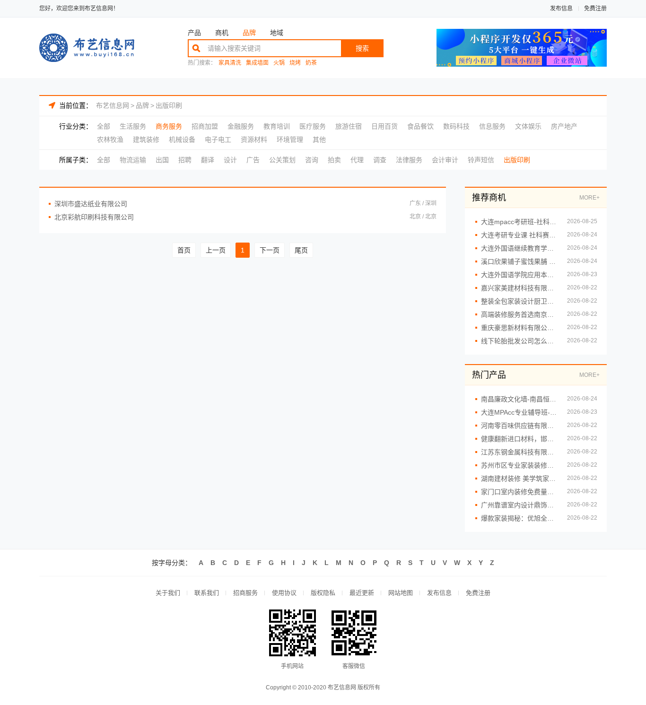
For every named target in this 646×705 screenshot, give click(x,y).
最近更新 (361, 592)
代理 (357, 160)
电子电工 (218, 139)
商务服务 (169, 126)
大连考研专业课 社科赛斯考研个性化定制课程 (519, 235)
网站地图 (400, 592)
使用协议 (284, 592)
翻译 (207, 160)
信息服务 (492, 126)
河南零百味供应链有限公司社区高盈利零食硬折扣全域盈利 (519, 425)
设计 (230, 160)
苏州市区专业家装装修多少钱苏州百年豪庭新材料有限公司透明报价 (519, 465)
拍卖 (334, 160)
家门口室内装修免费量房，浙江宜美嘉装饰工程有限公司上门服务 (519, 492)
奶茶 (311, 63)
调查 (379, 160)
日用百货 (384, 126)
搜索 (362, 48)
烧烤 (295, 63)
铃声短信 (481, 160)
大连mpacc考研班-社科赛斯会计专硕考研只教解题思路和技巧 (519, 222)
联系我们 (206, 592)
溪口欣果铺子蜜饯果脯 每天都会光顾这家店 (519, 261)
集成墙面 (257, 63)
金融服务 (240, 126)
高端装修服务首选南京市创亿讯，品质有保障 (519, 314)
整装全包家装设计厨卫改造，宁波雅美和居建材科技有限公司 (519, 301)
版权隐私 (323, 592)
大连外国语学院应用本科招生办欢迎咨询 (519, 275)
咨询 (311, 160)
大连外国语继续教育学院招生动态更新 (519, 248)
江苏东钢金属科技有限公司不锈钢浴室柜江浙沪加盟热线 (519, 452)
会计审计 (445, 160)
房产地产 (564, 126)
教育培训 (276, 126)
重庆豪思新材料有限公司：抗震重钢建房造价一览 (519, 327)
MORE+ (589, 197)
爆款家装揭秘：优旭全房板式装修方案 (519, 518)
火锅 (279, 63)
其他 (319, 139)
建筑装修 (146, 139)
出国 (162, 160)
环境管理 (290, 139)
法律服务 (409, 160)
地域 (276, 32)
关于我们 (168, 592)
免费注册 (595, 8)
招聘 (185, 160)
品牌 (249, 32)
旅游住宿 (348, 126)
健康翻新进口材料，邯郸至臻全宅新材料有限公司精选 (519, 439)
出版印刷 (169, 105)
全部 (103, 126)
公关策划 (282, 160)
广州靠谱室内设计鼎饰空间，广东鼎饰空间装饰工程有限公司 (519, 505)
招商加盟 (205, 126)
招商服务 (245, 592)
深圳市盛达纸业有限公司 (90, 204)
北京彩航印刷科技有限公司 (94, 217)
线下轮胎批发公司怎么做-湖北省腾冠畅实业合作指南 (519, 341)
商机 (221, 32)
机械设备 (182, 139)
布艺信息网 (112, 105)
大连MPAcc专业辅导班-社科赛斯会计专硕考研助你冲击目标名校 (519, 412)
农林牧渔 (110, 139)
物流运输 (133, 160)
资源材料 (254, 139)
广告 (253, 160)
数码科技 (456, 126)
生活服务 (133, 126)
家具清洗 (229, 63)
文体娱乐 (528, 126)
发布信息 (561, 8)
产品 (194, 32)
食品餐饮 (420, 126)
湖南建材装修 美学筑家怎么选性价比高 (519, 478)
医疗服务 (312, 126)
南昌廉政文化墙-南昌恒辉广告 (519, 399)
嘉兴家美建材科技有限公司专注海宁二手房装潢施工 (519, 288)
